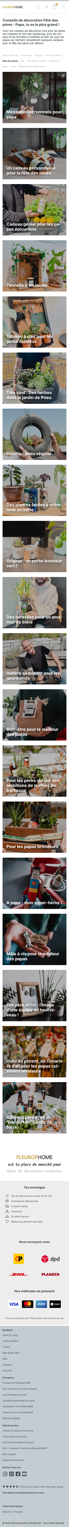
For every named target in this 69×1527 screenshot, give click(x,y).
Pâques (39, 55)
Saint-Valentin (10, 55)
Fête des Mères (54, 55)
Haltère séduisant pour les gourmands (33, 676)
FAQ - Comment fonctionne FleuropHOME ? (25, 1448)
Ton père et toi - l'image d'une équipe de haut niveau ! (31, 1009)
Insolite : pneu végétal (28, 453)
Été (22, 60)
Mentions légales (11, 1418)
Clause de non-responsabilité (18, 1412)
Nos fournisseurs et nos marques (20, 1388)
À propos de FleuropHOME (16, 1382)
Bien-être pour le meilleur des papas (32, 732)
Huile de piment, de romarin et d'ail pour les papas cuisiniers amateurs (34, 1066)
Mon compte (9, 1454)
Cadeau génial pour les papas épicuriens (33, 227)
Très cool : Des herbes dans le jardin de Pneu (29, 395)
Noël (13, 66)
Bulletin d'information (13, 1460)
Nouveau (7, 1370)
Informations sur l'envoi (15, 1436)
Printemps (26, 55)
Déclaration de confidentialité (18, 1406)
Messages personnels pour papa (34, 114)
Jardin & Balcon (11, 1341)
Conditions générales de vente (18, 1400)
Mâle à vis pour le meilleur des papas (32, 956)
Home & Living (10, 1335)
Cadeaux (7, 1364)
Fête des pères (10, 60)
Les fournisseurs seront (15, 1394)
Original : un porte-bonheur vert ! (34, 563)
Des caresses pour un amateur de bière (34, 619)
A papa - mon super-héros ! (34, 902)
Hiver (5, 66)
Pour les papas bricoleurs (32, 846)
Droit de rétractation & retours (18, 1442)
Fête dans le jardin (37, 60)
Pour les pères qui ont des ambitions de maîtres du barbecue (32, 785)
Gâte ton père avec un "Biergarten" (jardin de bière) (29, 1122)
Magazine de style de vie (31, 66)
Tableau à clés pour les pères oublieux (29, 339)
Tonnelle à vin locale (26, 285)
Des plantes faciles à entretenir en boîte (34, 507)
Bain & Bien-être (11, 1352)
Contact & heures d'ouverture (18, 1430)
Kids (5, 1358)
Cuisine (6, 1346)
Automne (54, 60)
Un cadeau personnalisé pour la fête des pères (31, 170)
